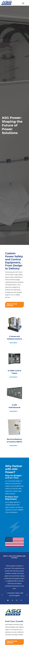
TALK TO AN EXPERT (11, 304)
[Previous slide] (2, 595)
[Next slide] (27, 595)
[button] (8, 600)
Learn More (13, 342)
